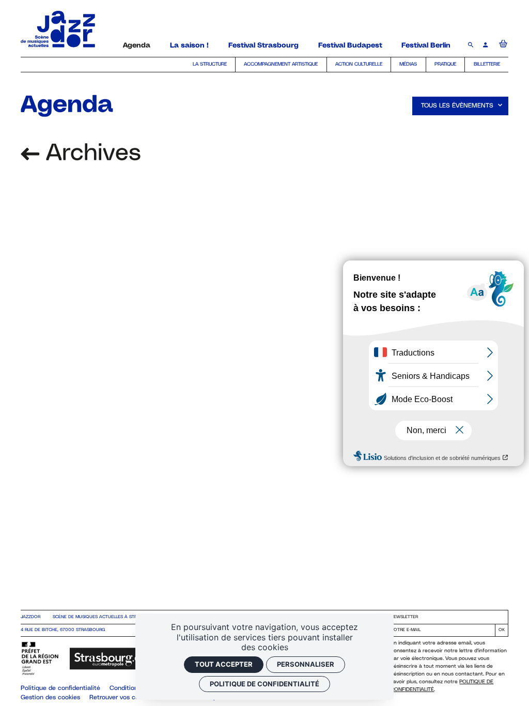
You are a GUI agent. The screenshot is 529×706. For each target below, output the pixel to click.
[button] (460, 106)
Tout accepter (224, 664)
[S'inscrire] (501, 630)
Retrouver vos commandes (128, 697)
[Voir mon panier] (503, 45)
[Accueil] (58, 45)
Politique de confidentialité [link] (264, 684)
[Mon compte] (486, 45)
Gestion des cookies (50, 697)
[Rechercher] (472, 45)
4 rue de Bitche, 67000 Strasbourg (63, 630)
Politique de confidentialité (60, 688)
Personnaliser (305, 664)
